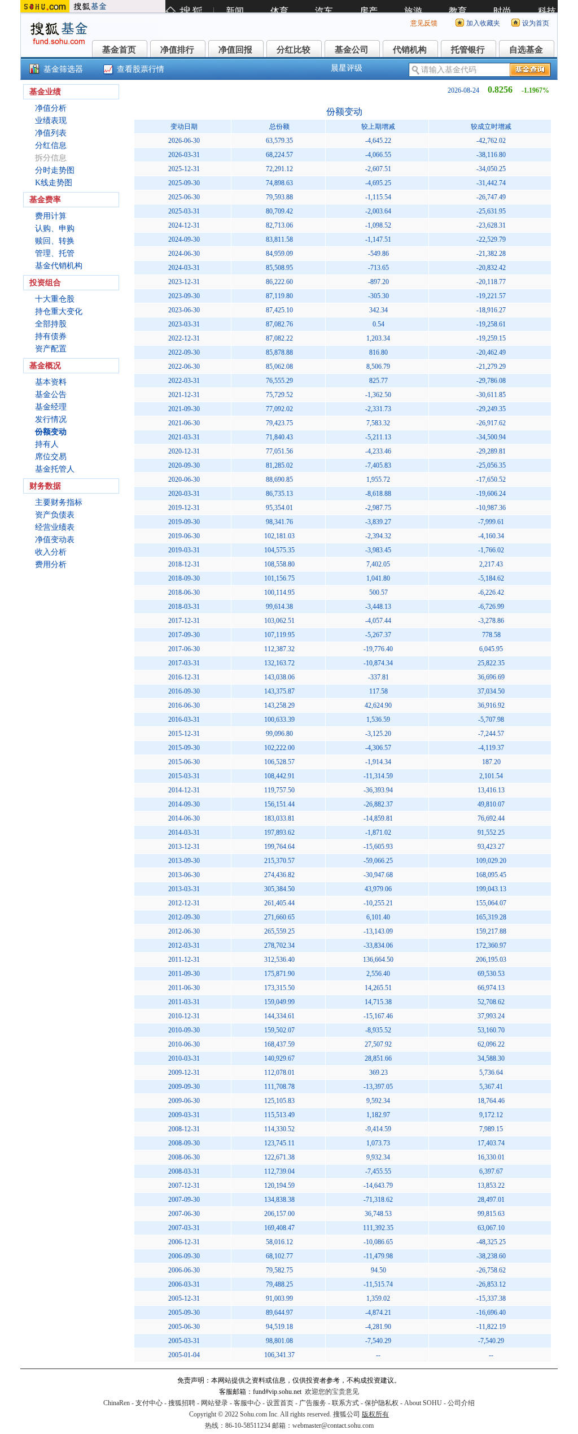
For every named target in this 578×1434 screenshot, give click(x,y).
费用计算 (51, 216)
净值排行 (177, 49)
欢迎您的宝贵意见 (332, 1392)
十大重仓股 (55, 299)
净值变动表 (55, 539)
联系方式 (345, 1403)
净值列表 (51, 133)
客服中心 (247, 1403)
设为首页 (535, 23)
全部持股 (51, 324)
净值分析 (51, 108)
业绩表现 (51, 120)
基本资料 (51, 382)
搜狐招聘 (181, 1403)
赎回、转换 (55, 241)
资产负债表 (55, 515)
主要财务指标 (58, 502)
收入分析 (51, 552)
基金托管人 (55, 469)
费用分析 (51, 564)
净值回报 (235, 49)
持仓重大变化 (58, 311)
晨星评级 (346, 68)
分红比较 (293, 49)
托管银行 (468, 49)
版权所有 (375, 1414)
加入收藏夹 (483, 23)
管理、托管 (55, 253)
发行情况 (51, 419)
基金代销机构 (58, 265)
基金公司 (352, 49)
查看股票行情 (140, 69)
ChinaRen (116, 1403)
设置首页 (280, 1403)
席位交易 (51, 456)
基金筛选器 (63, 69)
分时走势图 (55, 170)
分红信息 (51, 145)
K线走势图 (53, 182)
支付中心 (149, 1403)
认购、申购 (55, 228)
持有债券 (51, 336)
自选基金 (526, 49)
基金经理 (51, 407)
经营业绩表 (55, 527)
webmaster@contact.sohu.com (333, 1425)
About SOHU (423, 1403)
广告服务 (312, 1403)
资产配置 (51, 349)
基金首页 (119, 49)
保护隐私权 (382, 1403)
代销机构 (410, 49)
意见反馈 (423, 23)
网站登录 (214, 1403)
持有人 (47, 444)
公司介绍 (461, 1403)
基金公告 (51, 394)
